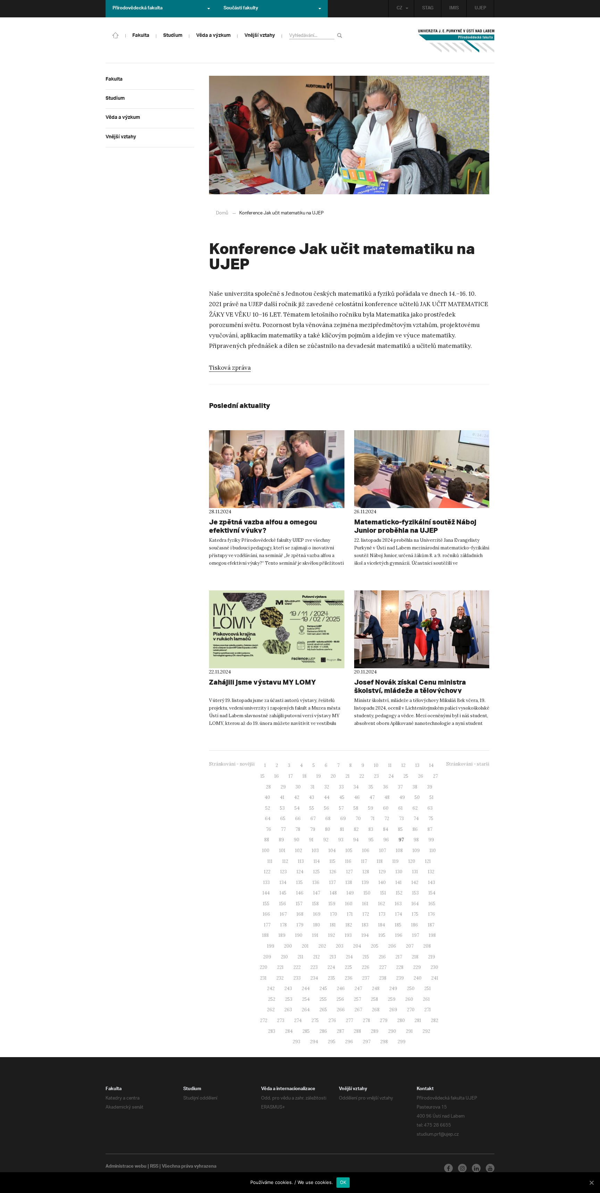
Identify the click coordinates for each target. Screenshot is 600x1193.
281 (418, 1020)
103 (315, 850)
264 (306, 1010)
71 (372, 819)
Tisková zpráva (230, 367)
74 (416, 819)
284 (289, 1031)
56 (326, 808)
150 (367, 893)
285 (306, 1031)
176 (431, 914)
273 (280, 1020)
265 (323, 1010)
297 (366, 1042)
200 (288, 946)
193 (348, 935)
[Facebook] (448, 1168)
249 (393, 988)
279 (384, 1020)
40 (267, 797)
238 (382, 978)
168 (300, 914)
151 (383, 893)
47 (372, 797)
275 (315, 1020)
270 (411, 1010)
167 (283, 914)
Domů (222, 213)
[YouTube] (490, 1168)
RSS (154, 1166)
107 (382, 850)
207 (410, 946)
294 (314, 1042)
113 (301, 861)
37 (400, 787)
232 (280, 978)
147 (316, 893)
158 (315, 904)
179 (300, 925)
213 (333, 957)
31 (312, 787)
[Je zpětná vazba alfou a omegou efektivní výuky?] (276, 469)
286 (323, 1031)
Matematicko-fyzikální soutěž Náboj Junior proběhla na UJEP (415, 525)
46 (357, 797)
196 (398, 935)
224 (331, 967)
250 (411, 988)
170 (333, 914)
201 (305, 946)
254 (306, 999)
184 (381, 925)
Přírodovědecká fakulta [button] (137, 8)
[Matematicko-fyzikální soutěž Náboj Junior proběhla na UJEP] (422, 469)
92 (325, 840)
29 (283, 787)
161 (365, 904)
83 (370, 829)
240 (418, 978)
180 (316, 925)
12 (403, 765)
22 (361, 776)
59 (370, 808)
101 (282, 850)
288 (357, 1031)
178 (283, 925)
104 (332, 850)
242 (271, 988)
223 (314, 967)
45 (341, 797)
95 (371, 840)
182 (348, 925)
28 (268, 787)
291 (409, 1031)
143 (431, 882)
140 (382, 882)
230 (434, 967)
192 (331, 935)
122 (267, 872)
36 (385, 787)
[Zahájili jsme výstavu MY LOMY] (276, 629)
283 (271, 1031)
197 (415, 935)
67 (313, 819)
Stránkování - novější (232, 764)
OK (343, 1182)
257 (357, 999)
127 (349, 872)
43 (311, 797)
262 (271, 1010)
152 (399, 893)
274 (298, 1020)
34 (356, 787)
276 (332, 1020)
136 (315, 882)
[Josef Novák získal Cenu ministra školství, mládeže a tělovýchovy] (422, 629)
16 (276, 776)
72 (386, 819)
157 (299, 904)
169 (316, 914)
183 (365, 925)
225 (348, 967)
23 (376, 776)
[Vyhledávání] (340, 35)
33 (341, 787)
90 (296, 840)
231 (263, 978)
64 (267, 819)
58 (355, 808)
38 (414, 787)
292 (426, 1031)
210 (284, 957)
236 (348, 978)
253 (288, 999)
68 (328, 819)
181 (333, 925)
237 (365, 978)
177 (267, 925)
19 (318, 776)
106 (365, 850)
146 (299, 893)
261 (426, 999)
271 (427, 1010)
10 (376, 765)
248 (376, 988)
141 (398, 882)
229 (417, 967)
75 (430, 819)
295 (331, 1042)
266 (341, 1010)
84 (385, 829)
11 (390, 765)
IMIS (454, 8)
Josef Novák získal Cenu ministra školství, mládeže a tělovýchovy (410, 686)
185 (398, 925)
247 (358, 988)
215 (365, 957)
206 (392, 946)
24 (391, 776)
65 (282, 819)
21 (347, 776)
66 (298, 819)
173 (382, 914)
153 (415, 893)
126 (333, 872)
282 (434, 1020)
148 (333, 893)
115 (332, 861)
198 (432, 935)
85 (400, 829)
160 (348, 904)
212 (316, 957)
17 (291, 776)
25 (405, 776)
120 (411, 861)
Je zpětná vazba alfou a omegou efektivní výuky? (263, 525)
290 (392, 1031)
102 (298, 850)
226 (365, 967)
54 (297, 808)
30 (298, 787)
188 (265, 935)
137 (332, 882)
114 (317, 861)
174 (398, 914)
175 (415, 914)
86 (415, 829)
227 (382, 967)
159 (331, 904)
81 (342, 829)
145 (283, 893)
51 (432, 797)
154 (431, 893)
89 (281, 840)
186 (414, 925)
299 (402, 1042)
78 (297, 829)
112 (285, 861)
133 (266, 882)
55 (311, 808)
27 (435, 776)
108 (399, 850)
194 (365, 935)
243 (288, 988)
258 (374, 999)
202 (322, 946)
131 (415, 872)
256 (340, 999)
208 (427, 946)
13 (417, 765)
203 (339, 946)
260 (409, 999)
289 (374, 1031)
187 (431, 925)
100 (265, 850)
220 (263, 967)
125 (316, 872)
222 (297, 967)
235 (331, 978)
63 (430, 808)
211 (300, 957)
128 (365, 872)
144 (266, 893)
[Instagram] (462, 1168)
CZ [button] (399, 8)
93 (340, 840)
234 (314, 978)
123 (283, 872)
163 (398, 904)
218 (415, 957)
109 (416, 850)
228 (399, 967)
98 (416, 840)
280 (401, 1020)
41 (282, 797)
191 (315, 935)
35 (370, 787)
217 (398, 957)
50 (417, 797)
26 (420, 776)
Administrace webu (126, 1166)
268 (376, 1010)
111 (270, 861)
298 (384, 1042)
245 (323, 988)
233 (297, 978)
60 (386, 808)
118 (380, 861)
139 (365, 882)
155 (266, 904)
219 (431, 957)
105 (348, 850)
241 (434, 978)
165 (431, 904)
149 (350, 893)
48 (387, 797)
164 (415, 904)
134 (283, 882)
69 (343, 819)
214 (349, 957)
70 (358, 819)
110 (433, 850)
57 (341, 808)
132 (431, 872)
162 (381, 904)
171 (350, 914)
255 (323, 999)
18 (304, 776)
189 (281, 935)
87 (429, 829)
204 (357, 946)
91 (311, 840)
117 (364, 861)
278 (366, 1020)
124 (300, 872)
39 (429, 787)
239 (400, 978)
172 (365, 914)
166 (266, 914)
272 (263, 1020)
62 (415, 808)
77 (283, 829)
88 (266, 840)
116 (348, 861)
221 (280, 967)
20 (333, 776)
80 (327, 829)
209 (267, 957)
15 (262, 776)
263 (288, 1010)
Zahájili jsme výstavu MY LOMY (262, 682)
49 (402, 797)
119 (395, 861)
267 (358, 1010)
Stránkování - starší (467, 764)
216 (382, 957)
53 (282, 808)
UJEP (480, 8)
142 (414, 882)
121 (428, 861)
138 (348, 882)
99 (431, 840)
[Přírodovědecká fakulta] (115, 34)
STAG (427, 8)
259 (391, 999)
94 (356, 840)
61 (400, 808)
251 (427, 988)
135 (299, 882)
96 (386, 840)
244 (306, 988)
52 (267, 808)
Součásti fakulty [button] (241, 8)
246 (341, 988)
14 (431, 765)
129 (382, 872)
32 (326, 787)
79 (312, 829)
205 (374, 946)
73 (401, 819)
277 (349, 1020)
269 (393, 1010)
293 (296, 1042)
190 (298, 935)
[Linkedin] (476, 1168)
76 (268, 829)
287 (340, 1031)
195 (381, 935)
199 (270, 946)
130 (398, 872)
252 (271, 999)
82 (356, 829)
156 (282, 904)
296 (349, 1042)
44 (327, 797)
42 (296, 797)
